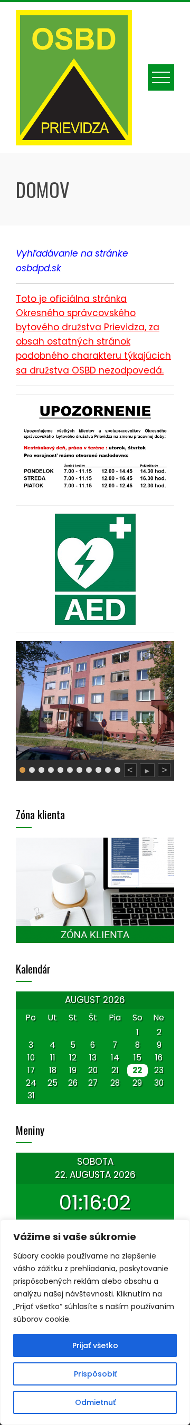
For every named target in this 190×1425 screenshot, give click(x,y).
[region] (95, 1322)
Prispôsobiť (95, 1374)
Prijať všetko (95, 1345)
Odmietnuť (95, 1402)
